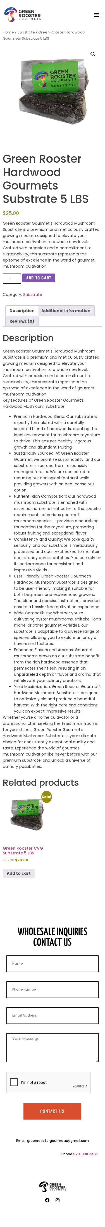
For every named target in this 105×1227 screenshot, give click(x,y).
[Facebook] (47, 1200)
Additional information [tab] (65, 310)
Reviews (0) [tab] (21, 321)
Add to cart (38, 278)
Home (8, 32)
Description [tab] (22, 310)
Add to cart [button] (19, 873)
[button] (96, 15)
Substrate (26, 32)
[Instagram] (57, 1200)
